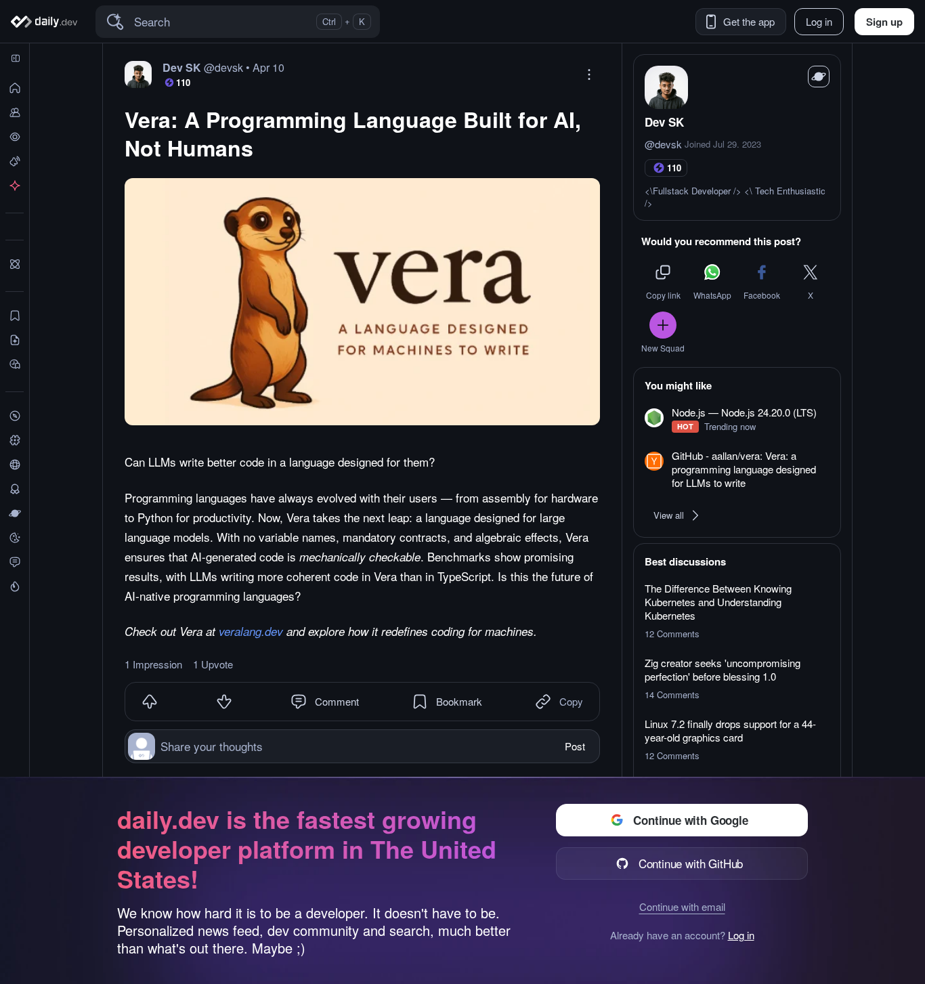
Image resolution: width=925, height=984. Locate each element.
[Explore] (14, 416)
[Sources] (14, 464)
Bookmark (459, 701)
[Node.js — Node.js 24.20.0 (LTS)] (737, 419)
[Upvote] (149, 701)
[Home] (46, 22)
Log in (741, 935)
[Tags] (14, 440)
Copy (571, 701)
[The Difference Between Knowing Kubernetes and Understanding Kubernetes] (737, 611)
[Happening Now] (14, 161)
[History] (14, 137)
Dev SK (664, 121)
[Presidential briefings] (14, 340)
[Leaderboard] (14, 489)
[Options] (589, 74)
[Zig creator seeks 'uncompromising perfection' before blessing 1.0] (737, 678)
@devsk (663, 144)
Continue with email (682, 906)
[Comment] (298, 701)
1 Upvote (213, 664)
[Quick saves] (14, 315)
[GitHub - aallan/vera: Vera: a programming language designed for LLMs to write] (737, 470)
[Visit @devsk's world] (819, 76)
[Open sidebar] (15, 58)
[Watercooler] (14, 538)
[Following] (14, 112)
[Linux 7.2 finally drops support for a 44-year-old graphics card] (737, 739)
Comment (337, 701)
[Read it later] (14, 364)
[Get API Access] (14, 185)
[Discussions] (14, 562)
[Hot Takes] (14, 586)
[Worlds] (14, 513)
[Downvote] (224, 701)
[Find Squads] (14, 264)
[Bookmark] (419, 701)
